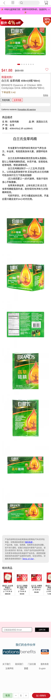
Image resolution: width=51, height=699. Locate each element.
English (42, 668)
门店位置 (32, 663)
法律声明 (9, 668)
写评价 (45, 95)
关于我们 (6, 663)
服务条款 (29, 542)
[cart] (46, 3)
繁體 (26, 668)
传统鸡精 (6, 100)
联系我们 (19, 663)
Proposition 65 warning (27, 109)
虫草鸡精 (17, 100)
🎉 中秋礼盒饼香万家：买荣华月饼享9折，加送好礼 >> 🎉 (25, 11)
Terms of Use (28, 558)
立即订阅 (42, 629)
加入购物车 (41, 695)
